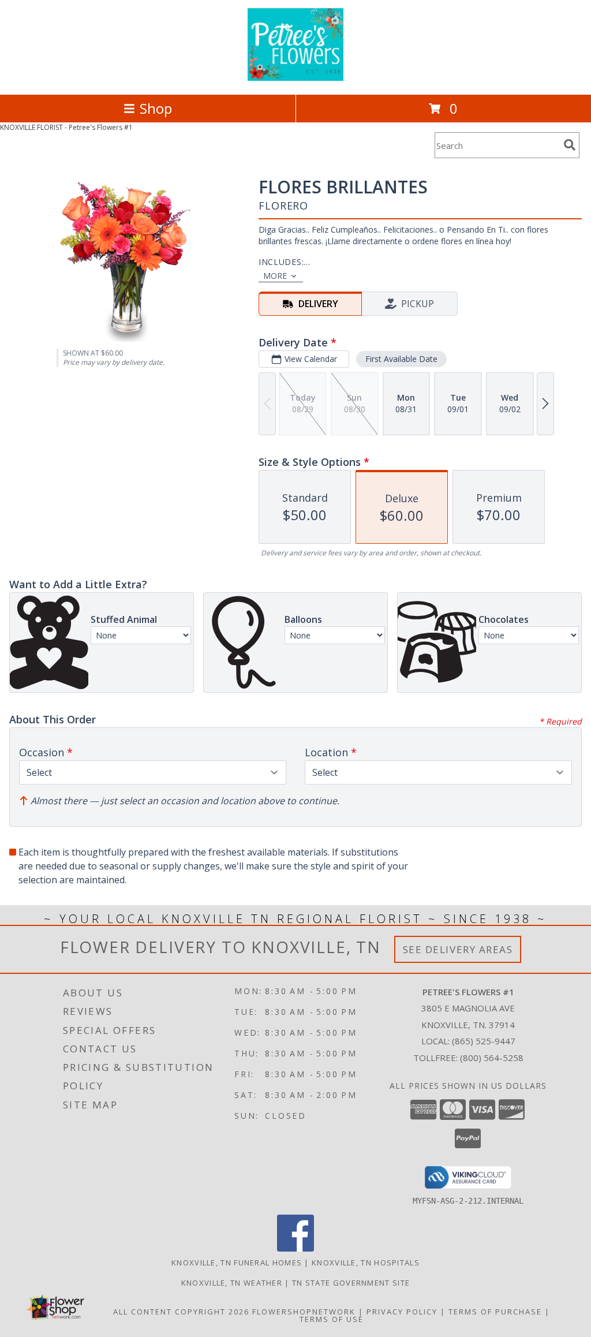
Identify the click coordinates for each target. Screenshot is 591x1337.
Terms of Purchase (495, 1311)
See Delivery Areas (458, 949)
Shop (156, 108)
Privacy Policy (401, 1311)
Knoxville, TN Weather (231, 1283)
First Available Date (401, 358)
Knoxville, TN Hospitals (366, 1262)
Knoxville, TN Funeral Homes (236, 1262)
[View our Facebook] (295, 1248)
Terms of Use (332, 1319)
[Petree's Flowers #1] (295, 77)
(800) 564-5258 (491, 1057)
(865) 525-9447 (483, 1041)
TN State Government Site (351, 1283)
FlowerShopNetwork (304, 1311)
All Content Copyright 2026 (181, 1311)
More (275, 275)
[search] (569, 145)
